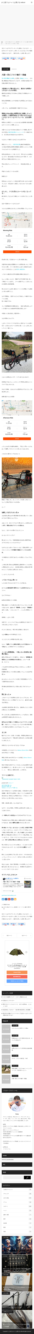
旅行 (17, 1219)
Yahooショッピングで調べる (9, 787)
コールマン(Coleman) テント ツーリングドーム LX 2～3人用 (17, 965)
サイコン (11, 907)
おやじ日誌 (5, 69)
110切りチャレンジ (17, 1189)
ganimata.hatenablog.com (9, 895)
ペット (17, 1210)
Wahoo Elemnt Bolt (23, 750)
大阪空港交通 (16, 144)
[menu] (31, 2)
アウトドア (15, 1065)
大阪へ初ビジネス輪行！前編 (19, 1078)
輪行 (26, 907)
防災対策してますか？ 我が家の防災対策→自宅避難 (16, 1009)
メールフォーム (6, 1149)
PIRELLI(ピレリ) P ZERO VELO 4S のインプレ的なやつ (22, 1039)
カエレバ (10, 783)
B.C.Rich (5, 1256)
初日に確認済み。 (21, 269)
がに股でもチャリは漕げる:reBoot (13, 2)
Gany (8, 904)
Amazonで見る (17, 972)
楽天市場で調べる (7, 785)
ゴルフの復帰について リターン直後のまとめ (15, 997)
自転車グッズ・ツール (19, 907)
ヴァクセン (15, 1045)
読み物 (17, 1223)
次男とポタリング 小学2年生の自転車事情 (22, 1049)
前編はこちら (23, 78)
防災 (17, 1227)
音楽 (17, 1231)
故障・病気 (17, 1214)
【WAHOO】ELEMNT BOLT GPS (11, 779)
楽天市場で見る (17, 976)
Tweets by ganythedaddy (8, 1159)
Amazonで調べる (6, 786)
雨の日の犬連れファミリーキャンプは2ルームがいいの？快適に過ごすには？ (17, 1014)
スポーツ (17, 1206)
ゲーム (17, 1202)
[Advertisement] (17, 23)
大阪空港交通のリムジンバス (16, 132)
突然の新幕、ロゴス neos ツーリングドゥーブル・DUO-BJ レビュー (22, 1069)
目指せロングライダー (8, 1000)
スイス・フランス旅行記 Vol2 (20, 1058)
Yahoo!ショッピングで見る (17, 981)
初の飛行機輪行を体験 (8, 78)
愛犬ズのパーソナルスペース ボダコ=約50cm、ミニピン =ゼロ (17, 1005)
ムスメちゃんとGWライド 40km (20, 1028)
